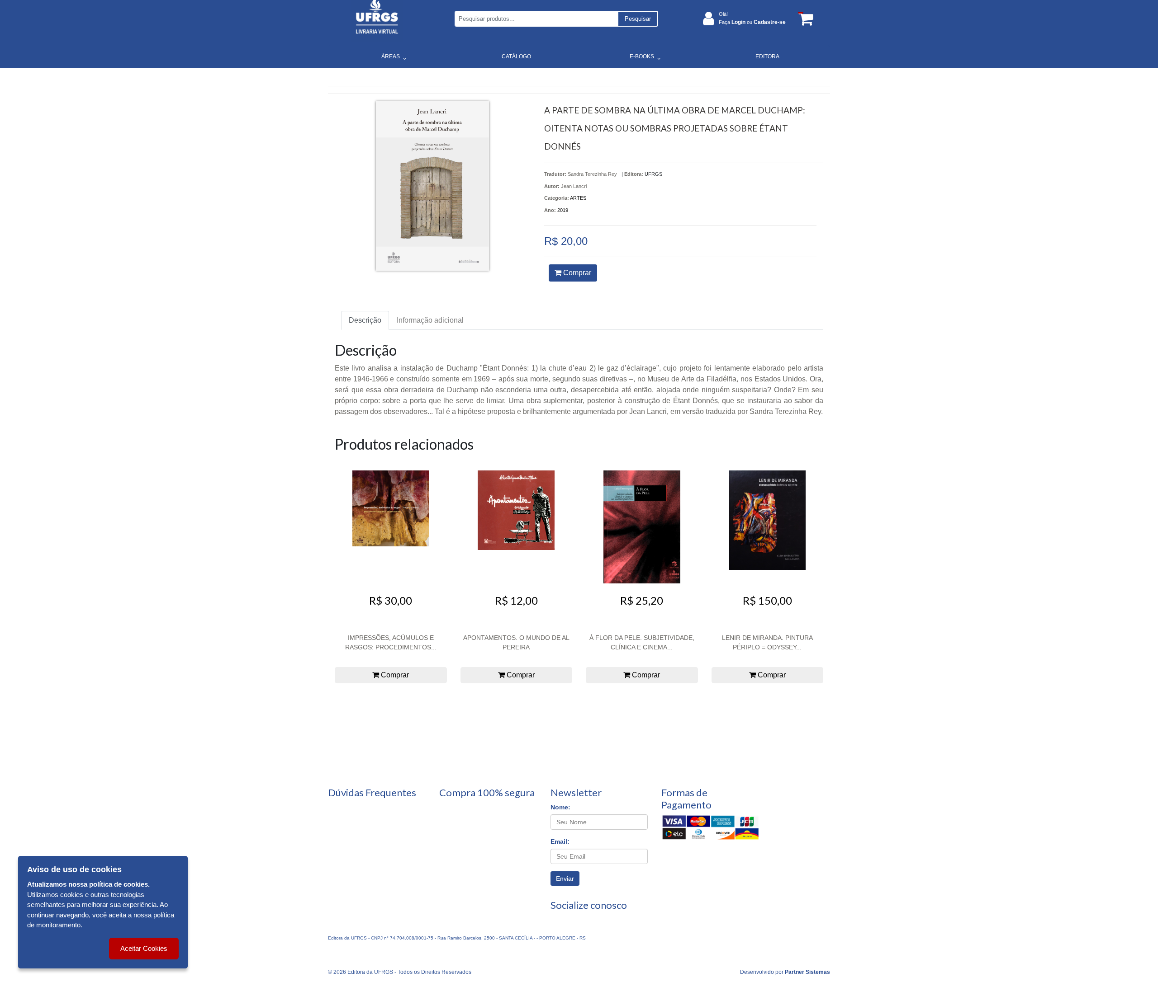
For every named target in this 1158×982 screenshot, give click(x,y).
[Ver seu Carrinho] (804, 18)
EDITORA (767, 56)
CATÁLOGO (516, 56)
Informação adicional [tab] (430, 320)
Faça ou (752, 22)
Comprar (576, 273)
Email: (560, 841)
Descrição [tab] (365, 320)
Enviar (565, 878)
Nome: (560, 807)
